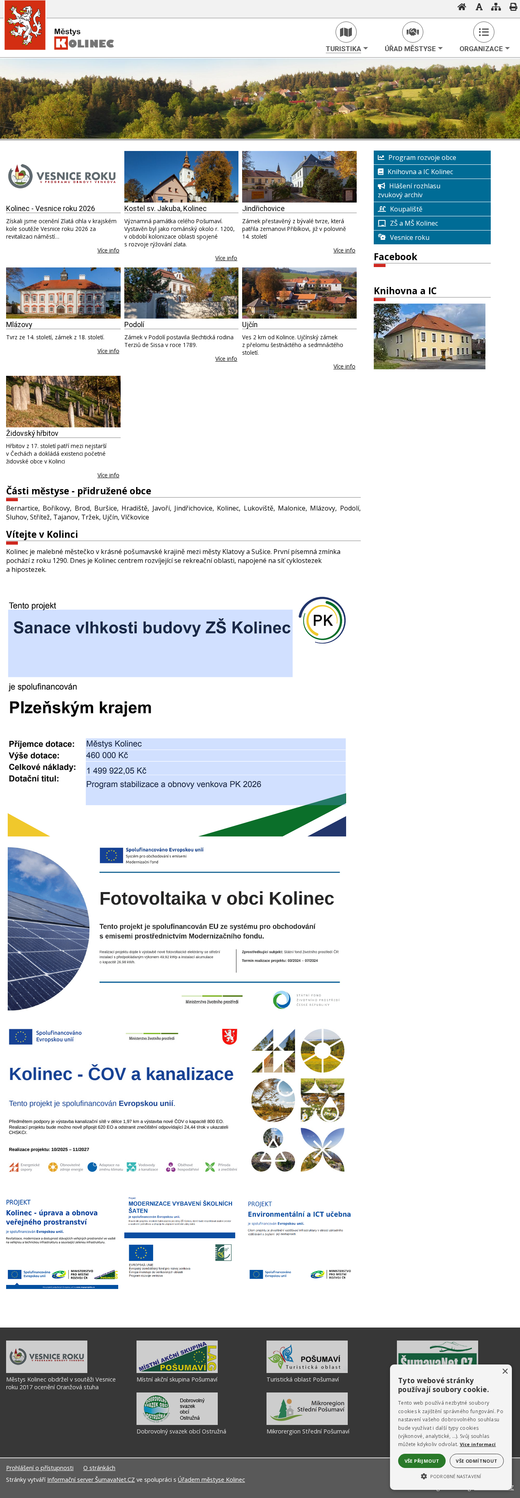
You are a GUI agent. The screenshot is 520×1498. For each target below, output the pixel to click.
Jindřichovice (263, 209)
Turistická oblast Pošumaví (302, 1379)
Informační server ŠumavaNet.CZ (91, 1479)
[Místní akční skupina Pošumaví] (177, 1371)
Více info (108, 250)
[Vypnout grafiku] (476, 8)
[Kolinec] (69, 55)
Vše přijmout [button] (422, 1461)
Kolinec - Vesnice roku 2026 (50, 209)
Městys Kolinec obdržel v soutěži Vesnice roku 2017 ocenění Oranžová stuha (61, 1383)
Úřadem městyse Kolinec (211, 1479)
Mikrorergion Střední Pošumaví (307, 1431)
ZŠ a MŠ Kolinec (414, 223)
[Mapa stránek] (493, 8)
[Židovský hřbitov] (63, 401)
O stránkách (99, 1468)
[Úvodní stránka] (459, 8)
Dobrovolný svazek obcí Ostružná (181, 1431)
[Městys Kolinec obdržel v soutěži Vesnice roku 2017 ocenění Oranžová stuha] (46, 1371)
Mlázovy (19, 325)
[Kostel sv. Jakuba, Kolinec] (181, 177)
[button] (451, 1475)
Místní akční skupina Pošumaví (176, 1379)
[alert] (451, 1427)
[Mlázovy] (63, 293)
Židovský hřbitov (32, 433)
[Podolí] (181, 293)
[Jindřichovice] (299, 177)
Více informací (478, 1444)
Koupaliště (406, 209)
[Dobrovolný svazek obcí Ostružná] (177, 1422)
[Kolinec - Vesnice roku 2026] (63, 177)
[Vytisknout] (510, 8)
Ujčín (250, 325)
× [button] (505, 1372)
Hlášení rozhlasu (414, 185)
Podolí (134, 325)
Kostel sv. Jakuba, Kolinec (165, 209)
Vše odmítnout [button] (476, 1461)
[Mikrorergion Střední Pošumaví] (307, 1422)
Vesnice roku (409, 237)
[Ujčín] (299, 293)
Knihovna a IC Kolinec (420, 171)
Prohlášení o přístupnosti (40, 1468)
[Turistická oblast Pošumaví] (307, 1371)
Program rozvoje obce (422, 157)
